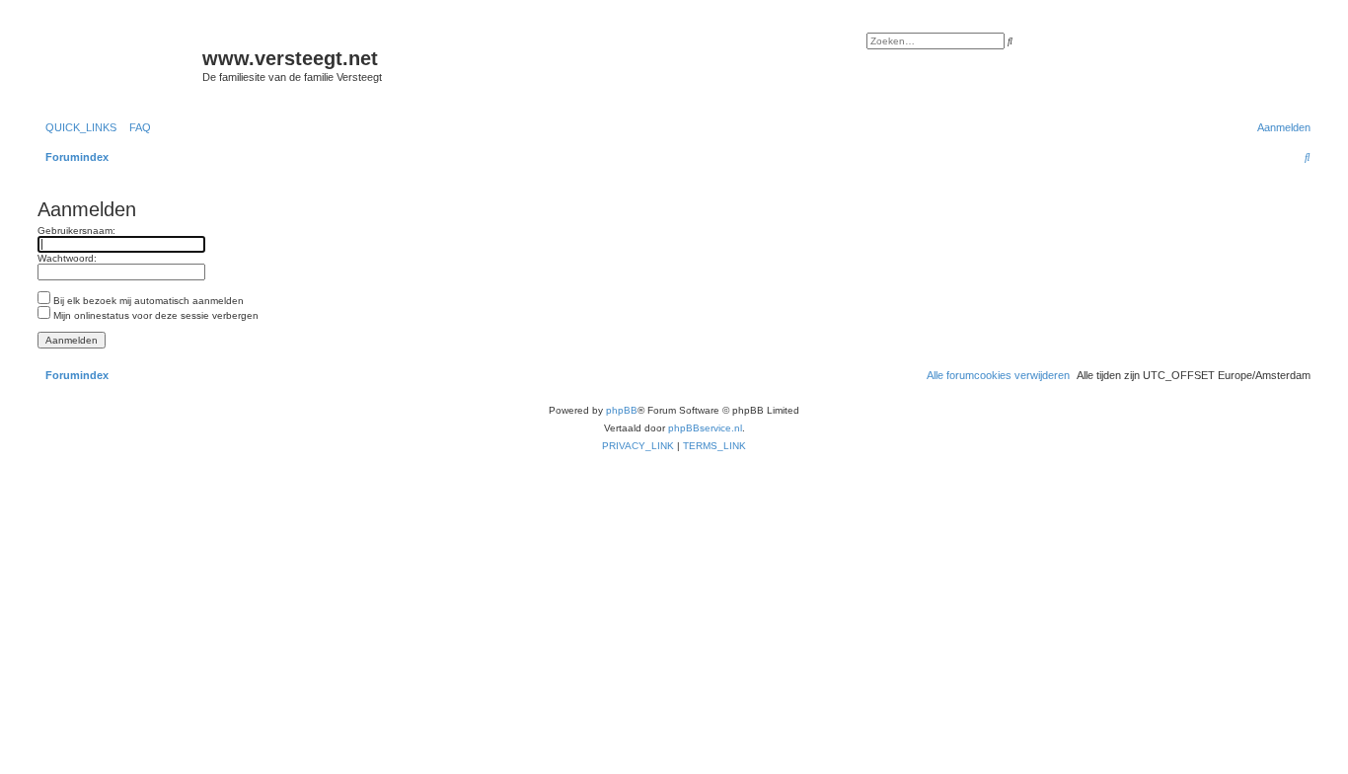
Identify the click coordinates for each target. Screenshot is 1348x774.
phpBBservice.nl (705, 428)
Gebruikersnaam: (76, 230)
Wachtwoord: (67, 258)
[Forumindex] (117, 64)
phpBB (621, 410)
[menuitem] (136, 127)
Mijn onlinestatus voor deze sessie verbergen (154, 315)
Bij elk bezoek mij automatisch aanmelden (147, 300)
